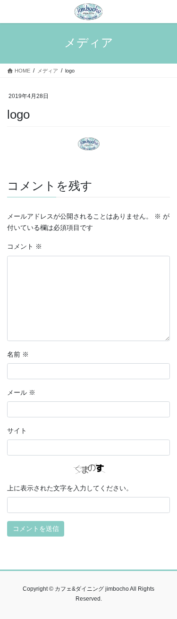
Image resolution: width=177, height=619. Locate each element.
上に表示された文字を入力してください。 (70, 488)
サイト (17, 430)
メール (21, 392)
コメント (24, 246)
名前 (18, 354)
